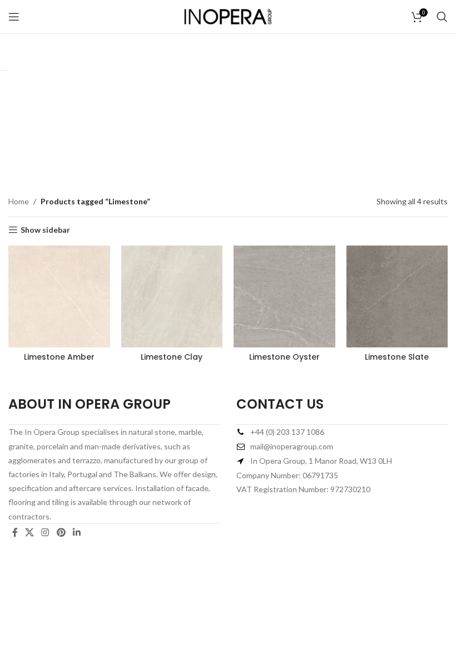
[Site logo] (228, 16)
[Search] (442, 17)
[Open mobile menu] (14, 17)
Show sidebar (45, 229)
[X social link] (29, 532)
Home (18, 201)
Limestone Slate (397, 356)
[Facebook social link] (14, 532)
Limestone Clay (171, 356)
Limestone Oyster (284, 356)
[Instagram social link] (45, 532)
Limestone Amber (59, 356)
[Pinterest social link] (61, 532)
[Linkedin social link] (76, 532)
